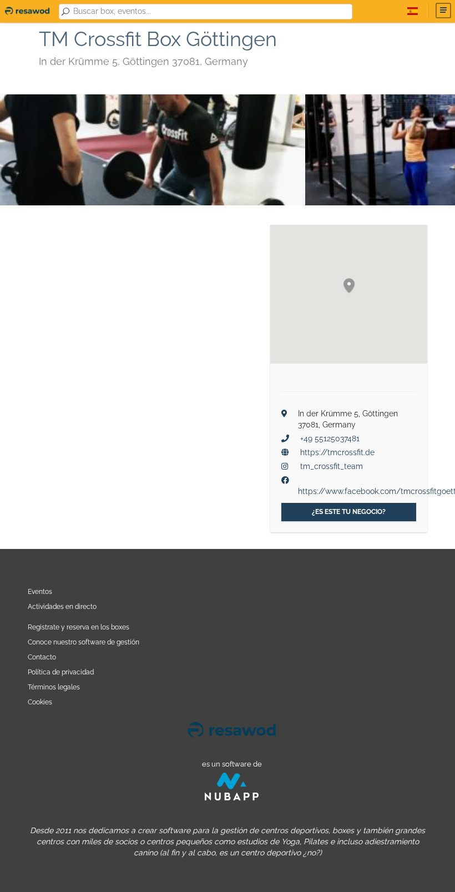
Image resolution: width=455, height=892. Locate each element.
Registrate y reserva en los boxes (78, 627)
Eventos (40, 591)
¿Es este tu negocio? (349, 512)
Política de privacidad (61, 672)
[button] (349, 286)
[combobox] (211, 11)
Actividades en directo (62, 606)
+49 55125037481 (330, 438)
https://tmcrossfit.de (337, 452)
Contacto (42, 657)
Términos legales (54, 687)
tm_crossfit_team (331, 466)
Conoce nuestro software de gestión (83, 642)
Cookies (40, 702)
